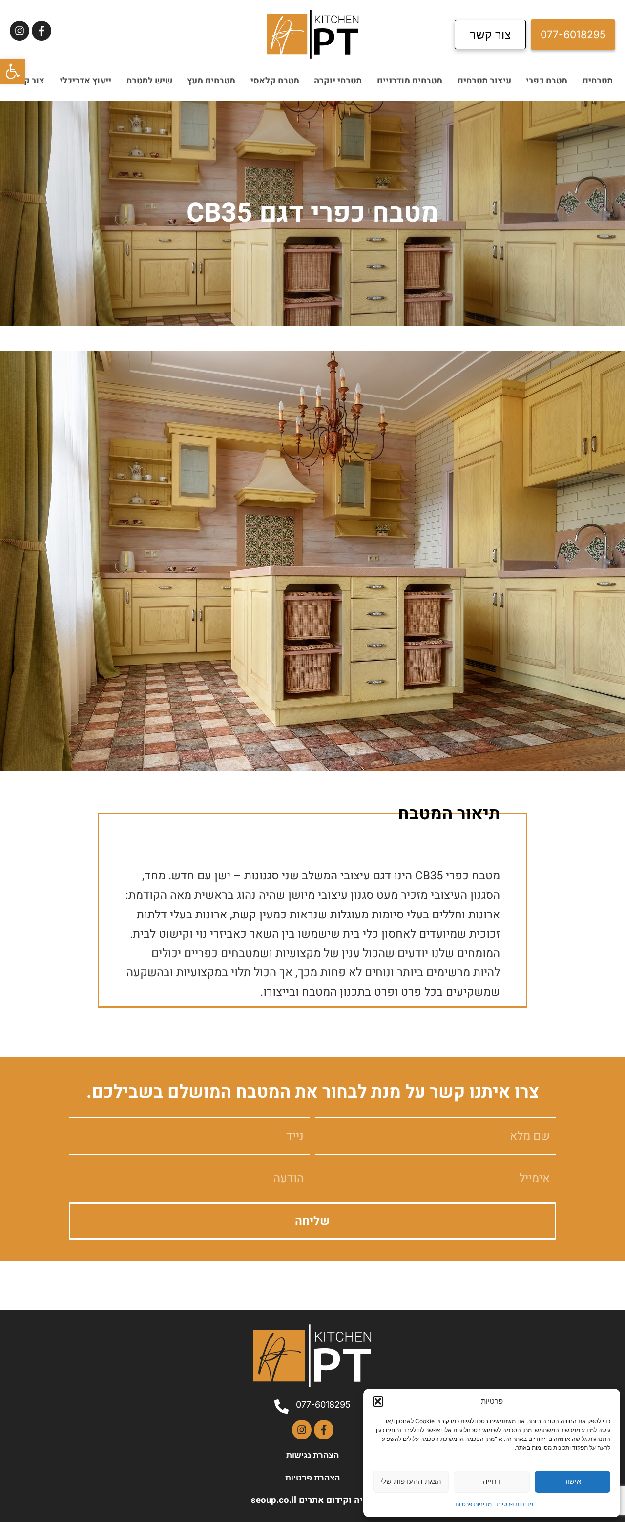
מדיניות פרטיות (515, 1504)
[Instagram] (19, 31)
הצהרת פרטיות (312, 1477)
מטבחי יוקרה (338, 80)
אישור (572, 1481)
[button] (12, 71)
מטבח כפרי (546, 80)
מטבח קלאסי (274, 80)
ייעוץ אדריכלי (85, 80)
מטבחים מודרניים (409, 80)
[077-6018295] (281, 1406)
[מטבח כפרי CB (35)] (312, 561)
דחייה (491, 1481)
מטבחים (598, 80)
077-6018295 (323, 1404)
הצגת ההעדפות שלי (410, 1481)
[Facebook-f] (41, 31)
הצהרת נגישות (312, 1455)
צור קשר (28, 80)
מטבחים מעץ (211, 80)
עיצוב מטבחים (484, 80)
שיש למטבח (149, 80)
